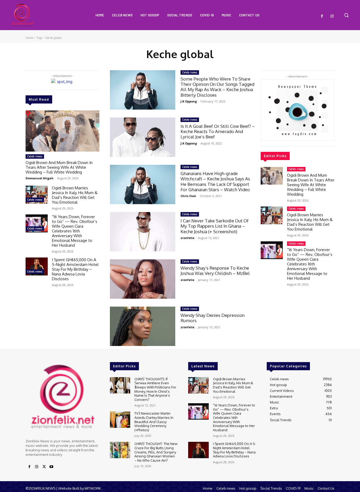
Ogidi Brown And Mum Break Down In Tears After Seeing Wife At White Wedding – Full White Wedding (59, 167)
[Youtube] (51, 467)
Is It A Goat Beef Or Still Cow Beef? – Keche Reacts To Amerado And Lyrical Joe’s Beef (218, 131)
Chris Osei (188, 196)
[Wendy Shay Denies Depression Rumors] (142, 326)
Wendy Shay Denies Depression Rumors (213, 317)
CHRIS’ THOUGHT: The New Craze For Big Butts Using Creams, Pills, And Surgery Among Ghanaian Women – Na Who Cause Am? (155, 452)
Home (29, 38)
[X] (44, 467)
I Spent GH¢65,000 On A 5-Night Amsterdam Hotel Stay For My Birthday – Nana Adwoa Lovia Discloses (75, 269)
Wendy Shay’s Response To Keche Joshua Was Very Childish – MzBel (215, 270)
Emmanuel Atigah (39, 178)
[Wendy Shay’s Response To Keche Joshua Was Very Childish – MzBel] (142, 279)
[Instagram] (332, 16)
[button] (346, 15)
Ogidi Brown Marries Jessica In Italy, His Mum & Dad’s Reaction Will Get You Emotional (75, 195)
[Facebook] (322, 16)
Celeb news (34, 156)
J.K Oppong (189, 101)
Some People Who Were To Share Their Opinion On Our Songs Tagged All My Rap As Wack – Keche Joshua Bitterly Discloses (217, 87)
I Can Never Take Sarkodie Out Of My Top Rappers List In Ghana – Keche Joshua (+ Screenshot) (215, 226)
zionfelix (187, 238)
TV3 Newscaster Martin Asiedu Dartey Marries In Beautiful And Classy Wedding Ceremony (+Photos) (153, 421)
